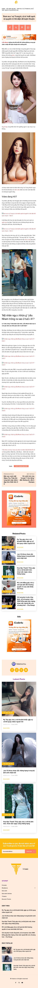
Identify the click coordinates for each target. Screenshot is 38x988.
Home (3, 8)
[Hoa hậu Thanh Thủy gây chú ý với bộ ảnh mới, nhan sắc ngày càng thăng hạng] (9, 573)
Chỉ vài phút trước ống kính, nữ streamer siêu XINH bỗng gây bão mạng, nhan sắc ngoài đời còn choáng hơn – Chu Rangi (26, 601)
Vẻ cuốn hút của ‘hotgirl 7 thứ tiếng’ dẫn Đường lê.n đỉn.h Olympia (27, 479)
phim (13, 55)
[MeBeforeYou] (14, 664)
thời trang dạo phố (21, 466)
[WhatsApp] (28, 27)
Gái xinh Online (11, 8)
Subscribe (29, 851)
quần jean (4, 222)
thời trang (27, 239)
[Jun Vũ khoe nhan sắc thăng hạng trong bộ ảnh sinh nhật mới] (9, 558)
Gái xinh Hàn (7, 606)
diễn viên (17, 189)
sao (8, 49)
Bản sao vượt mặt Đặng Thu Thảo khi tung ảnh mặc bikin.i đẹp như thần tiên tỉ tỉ (11, 480)
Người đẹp (5, 126)
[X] (16, 27)
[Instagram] (17, 670)
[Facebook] (10, 27)
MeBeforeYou (21, 664)
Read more (20, 547)
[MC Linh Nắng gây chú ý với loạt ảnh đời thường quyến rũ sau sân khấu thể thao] (9, 587)
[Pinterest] (22, 27)
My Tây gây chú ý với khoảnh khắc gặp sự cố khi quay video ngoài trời (26, 541)
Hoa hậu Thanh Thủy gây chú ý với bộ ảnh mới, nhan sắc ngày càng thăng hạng (26, 571)
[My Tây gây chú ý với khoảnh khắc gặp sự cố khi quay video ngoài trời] (9, 543)
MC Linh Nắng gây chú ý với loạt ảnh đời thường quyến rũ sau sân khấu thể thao (25, 586)
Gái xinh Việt (7, 591)
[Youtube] (26, 670)
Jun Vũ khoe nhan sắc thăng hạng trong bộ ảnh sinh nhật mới (26, 556)
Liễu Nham (5, 42)
